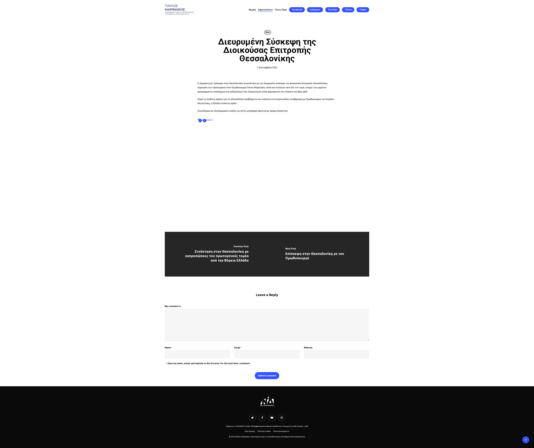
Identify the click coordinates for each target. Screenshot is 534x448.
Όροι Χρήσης (250, 431)
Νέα (268, 32)
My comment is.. (173, 306)
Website (308, 347)
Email (237, 347)
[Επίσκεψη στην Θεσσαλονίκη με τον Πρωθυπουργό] (318, 254)
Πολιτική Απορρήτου (281, 431)
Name (168, 347)
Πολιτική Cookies (264, 431)
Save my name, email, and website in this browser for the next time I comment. (209, 363)
